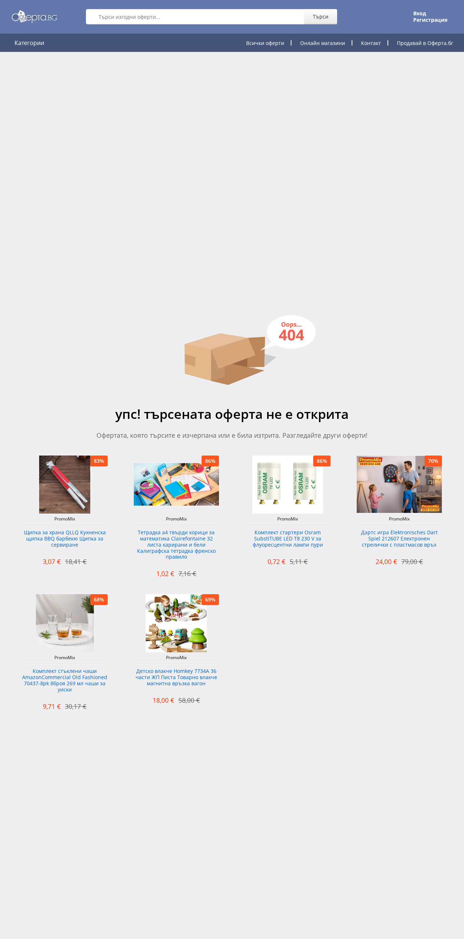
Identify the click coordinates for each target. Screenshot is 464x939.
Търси (320, 16)
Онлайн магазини (322, 43)
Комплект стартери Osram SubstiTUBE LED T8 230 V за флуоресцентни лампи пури (288, 539)
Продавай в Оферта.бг (425, 43)
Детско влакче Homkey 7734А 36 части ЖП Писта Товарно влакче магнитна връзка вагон (176, 677)
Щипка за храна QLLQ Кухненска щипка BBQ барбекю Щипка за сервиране (65, 539)
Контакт (371, 43)
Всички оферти (265, 43)
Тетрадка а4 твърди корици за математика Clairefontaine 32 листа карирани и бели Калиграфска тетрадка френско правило (176, 545)
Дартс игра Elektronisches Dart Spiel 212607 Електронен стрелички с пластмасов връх (399, 539)
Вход (419, 13)
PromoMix (64, 519)
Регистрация (430, 20)
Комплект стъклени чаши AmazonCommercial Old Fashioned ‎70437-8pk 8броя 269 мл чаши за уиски (64, 680)
